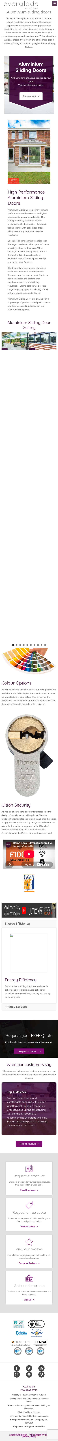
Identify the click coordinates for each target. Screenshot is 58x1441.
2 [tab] (16, 645)
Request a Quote (27, 1051)
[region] (29, 487)
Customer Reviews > (29, 1263)
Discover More (29, 96)
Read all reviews (27, 1144)
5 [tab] (27, 645)
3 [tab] (20, 645)
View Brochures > (29, 1190)
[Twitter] (29, 1368)
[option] (29, 85)
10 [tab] (45, 645)
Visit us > (29, 1300)
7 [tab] (34, 645)
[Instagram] (16, 1375)
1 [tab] (13, 645)
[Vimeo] (41, 1375)
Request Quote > (29, 1226)
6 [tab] (31, 645)
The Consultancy (35, 1436)
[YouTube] (41, 1368)
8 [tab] (38, 645)
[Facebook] (17, 1368)
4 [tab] (24, 645)
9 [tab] (41, 645)
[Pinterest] (29, 1375)
